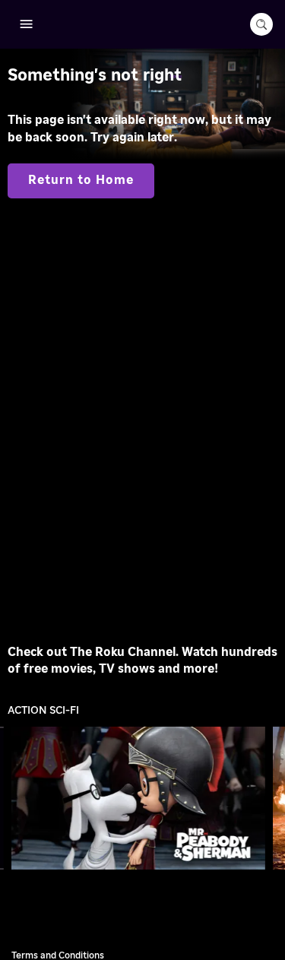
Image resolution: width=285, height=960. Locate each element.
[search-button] (261, 24)
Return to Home (81, 180)
